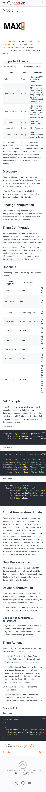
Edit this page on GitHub (25, 747)
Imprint (28, 774)
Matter (7, 752)
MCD (39, 752)
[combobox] (42, 3)
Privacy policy (20, 774)
